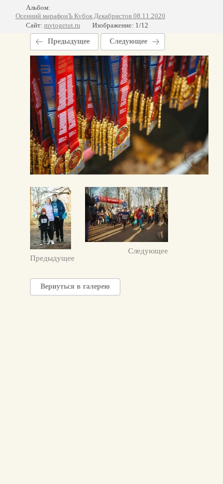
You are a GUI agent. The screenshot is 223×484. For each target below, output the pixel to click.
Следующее (128, 41)
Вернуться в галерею (75, 286)
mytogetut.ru (62, 25)
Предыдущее (69, 41)
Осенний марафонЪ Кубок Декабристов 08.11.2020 (90, 16)
